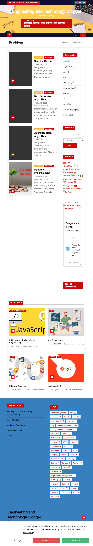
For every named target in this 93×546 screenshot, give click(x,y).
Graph (74, 442)
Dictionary (56, 438)
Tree (74, 488)
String (75, 484)
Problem (36, 23)
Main (65, 104)
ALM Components (55, 340)
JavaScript (76, 250)
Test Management (60, 488)
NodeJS (74, 455)
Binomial (62, 23)
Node (64, 455)
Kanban (68, 446)
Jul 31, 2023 (16, 346)
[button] (76, 35)
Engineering (49, 57)
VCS (76, 492)
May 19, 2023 (16, 390)
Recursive (56, 471)
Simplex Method (43, 61)
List (75, 450)
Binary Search (57, 421)
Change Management (67, 425)
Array (43, 23)
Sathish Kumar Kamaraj (73, 344)
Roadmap (56, 480)
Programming (69, 109)
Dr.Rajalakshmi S (30, 346)
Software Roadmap (17, 386)
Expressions (69, 438)
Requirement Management (63, 475)
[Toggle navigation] (71, 35)
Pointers (77, 463)
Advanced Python (59, 413)
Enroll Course (73, 262)
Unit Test (66, 492)
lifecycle (55, 450)
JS (64, 99)
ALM (55, 23)
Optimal (55, 463)
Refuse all (46, 540)
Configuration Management (63, 429)
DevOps (49, 23)
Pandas (66, 463)
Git (64, 93)
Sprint (65, 484)
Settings (17, 540)
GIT (65, 442)
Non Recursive (57, 459)
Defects (55, 434)
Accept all (75, 540)
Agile (65, 61)
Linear (66, 450)
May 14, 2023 (42, 65)
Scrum (67, 480)
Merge (54, 455)
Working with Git (55, 386)
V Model (55, 496)
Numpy (71, 459)
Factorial (55, 442)
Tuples (54, 492)
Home (65, 42)
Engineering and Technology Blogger (46, 11)
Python (27, 26)
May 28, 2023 (55, 344)
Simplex (55, 484)
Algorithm (28, 23)
